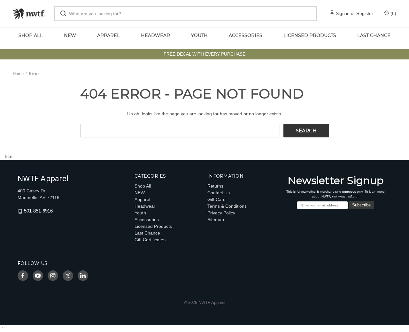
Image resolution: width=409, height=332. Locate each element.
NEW (70, 35)
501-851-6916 (38, 211)
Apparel (108, 35)
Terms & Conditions (227, 206)
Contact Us (218, 192)
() (392, 13)
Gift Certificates (150, 239)
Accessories (245, 35)
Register (364, 13)
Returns (215, 186)
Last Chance (373, 35)
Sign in (343, 13)
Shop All (31, 35)
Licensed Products (309, 35)
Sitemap (215, 219)
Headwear (155, 35)
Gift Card (216, 199)
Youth (199, 35)
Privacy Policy (221, 212)
